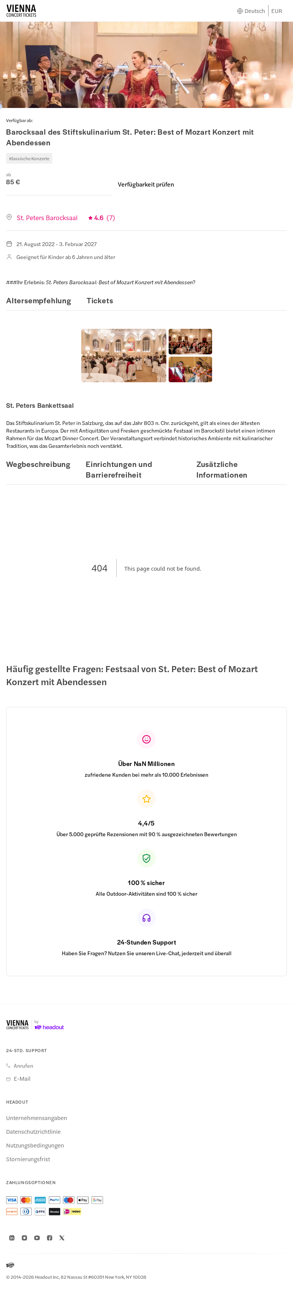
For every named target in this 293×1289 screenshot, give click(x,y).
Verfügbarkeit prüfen (146, 184)
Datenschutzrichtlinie (33, 1131)
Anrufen (23, 1065)
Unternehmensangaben (36, 1118)
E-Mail (22, 1078)
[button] (123, 355)
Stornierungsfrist (28, 1159)
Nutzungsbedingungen (35, 1145)
